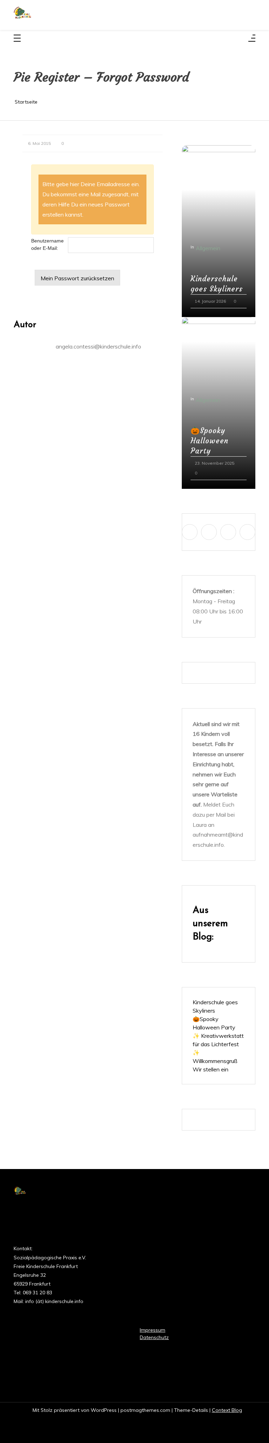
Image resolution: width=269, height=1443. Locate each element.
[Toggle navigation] (17, 38)
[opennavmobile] (251, 38)
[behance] (247, 532)
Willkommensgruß (215, 1060)
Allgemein (208, 248)
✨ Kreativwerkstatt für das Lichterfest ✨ (218, 1044)
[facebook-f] (190, 532)
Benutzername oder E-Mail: (47, 244)
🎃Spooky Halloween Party (209, 441)
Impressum (152, 1330)
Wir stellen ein (210, 1069)
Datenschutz (154, 1337)
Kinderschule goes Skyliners (217, 284)
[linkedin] (228, 532)
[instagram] (209, 532)
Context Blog (227, 1410)
